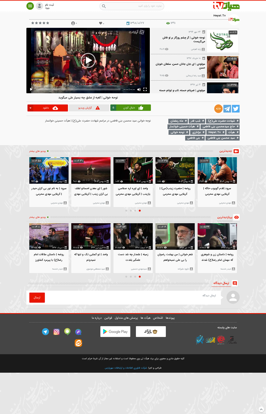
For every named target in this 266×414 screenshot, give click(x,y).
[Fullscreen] (145, 89)
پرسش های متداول (127, 318)
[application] (88, 60)
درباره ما (97, 318)
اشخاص (158, 318)
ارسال (37, 297)
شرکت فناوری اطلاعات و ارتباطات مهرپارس (126, 368)
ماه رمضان (176, 121)
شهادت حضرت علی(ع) (221, 121)
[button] (30, 6)
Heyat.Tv (219, 15)
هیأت (231, 132)
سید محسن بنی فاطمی (221, 138)
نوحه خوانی (178, 132)
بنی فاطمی (193, 138)
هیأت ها (145, 318)
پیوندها (170, 318)
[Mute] (139, 89)
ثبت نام (49, 5)
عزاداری (196, 132)
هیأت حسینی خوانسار (182, 126)
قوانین (108, 318)
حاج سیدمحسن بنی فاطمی (219, 126)
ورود (47, 8)
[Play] (31, 89)
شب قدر (195, 121)
